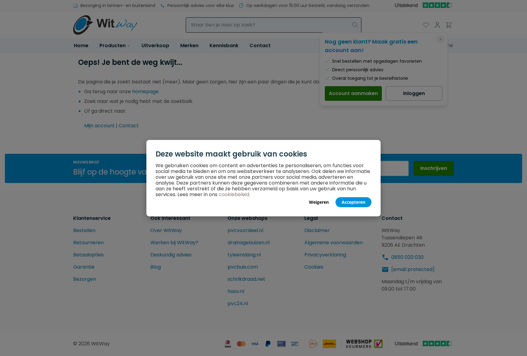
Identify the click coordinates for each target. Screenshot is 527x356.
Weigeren (319, 202)
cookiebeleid (234, 194)
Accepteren (353, 202)
